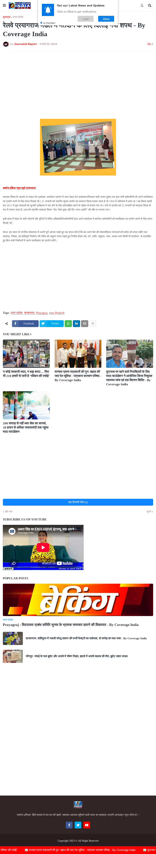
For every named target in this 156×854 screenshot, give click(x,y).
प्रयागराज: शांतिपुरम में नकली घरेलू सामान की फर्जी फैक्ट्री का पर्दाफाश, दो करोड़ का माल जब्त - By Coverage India (86, 638)
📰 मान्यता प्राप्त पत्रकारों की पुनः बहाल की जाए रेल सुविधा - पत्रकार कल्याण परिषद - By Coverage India (69, 850)
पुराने (149, 511)
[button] (4, 5)
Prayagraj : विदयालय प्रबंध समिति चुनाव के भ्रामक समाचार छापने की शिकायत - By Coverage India (71, 625)
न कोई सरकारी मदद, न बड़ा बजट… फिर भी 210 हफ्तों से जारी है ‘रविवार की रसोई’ (26, 374)
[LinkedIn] (76, 323)
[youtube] (86, 825)
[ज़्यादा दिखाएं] (92, 323)
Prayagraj (41, 312)
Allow (106, 19)
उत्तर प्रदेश (18, 17)
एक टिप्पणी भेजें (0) (78, 502)
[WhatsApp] (68, 323)
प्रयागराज (29, 312)
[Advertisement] (78, 82)
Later (86, 19)
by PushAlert (49, 22)
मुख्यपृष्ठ (6, 17)
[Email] (84, 323)
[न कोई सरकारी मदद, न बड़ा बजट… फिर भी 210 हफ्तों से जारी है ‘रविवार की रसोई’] (26, 354)
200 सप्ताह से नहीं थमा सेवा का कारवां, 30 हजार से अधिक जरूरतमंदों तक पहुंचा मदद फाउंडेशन (26, 427)
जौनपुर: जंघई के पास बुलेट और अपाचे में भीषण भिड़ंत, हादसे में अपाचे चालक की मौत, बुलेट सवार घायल (77, 656)
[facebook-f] (69, 825)
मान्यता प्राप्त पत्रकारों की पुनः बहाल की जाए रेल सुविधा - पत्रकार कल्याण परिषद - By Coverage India (78, 376)
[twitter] (78, 825)
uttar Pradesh (56, 312)
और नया (8, 511)
